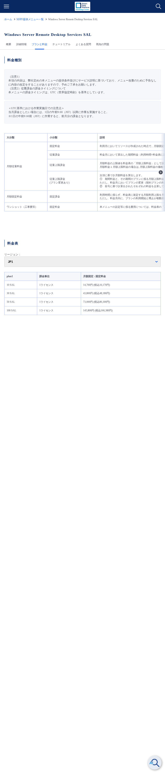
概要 (8, 44)
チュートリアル (61, 44)
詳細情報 (21, 44)
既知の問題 (102, 44)
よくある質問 (83, 44)
